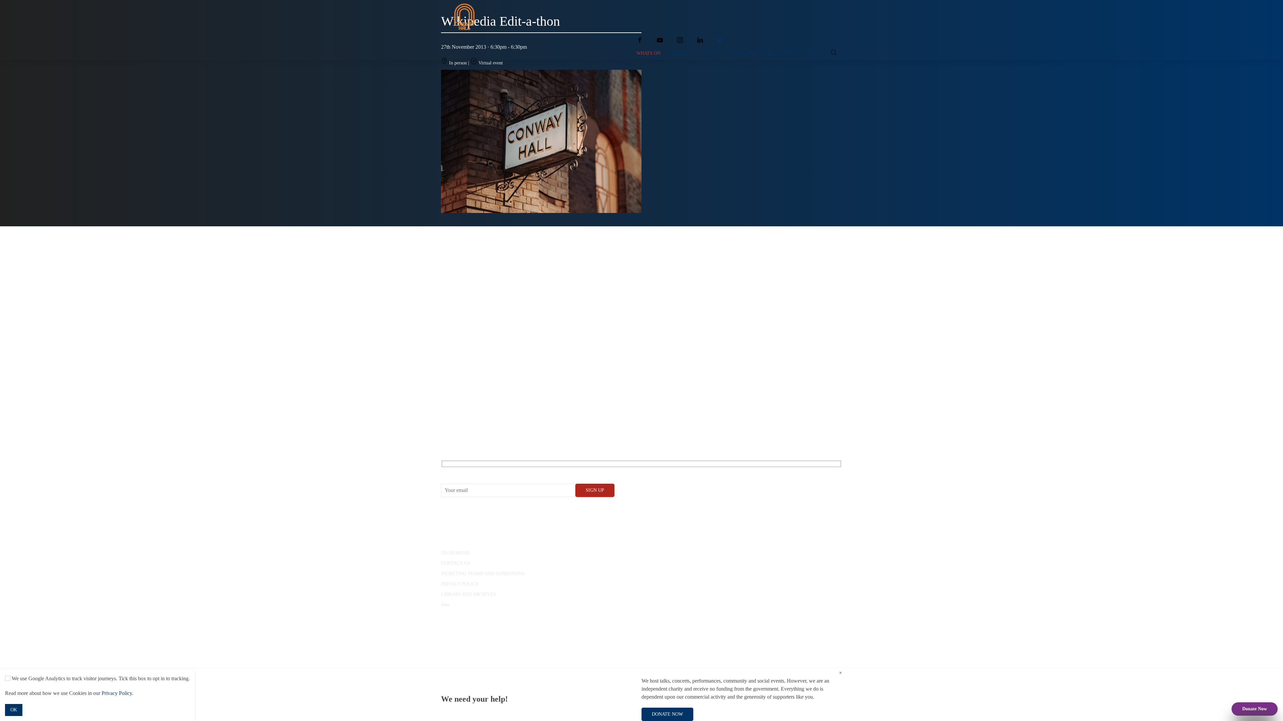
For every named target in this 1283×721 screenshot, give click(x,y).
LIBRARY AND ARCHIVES (468, 594)
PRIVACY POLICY (460, 583)
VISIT (814, 53)
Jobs (445, 604)
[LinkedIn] (700, 40)
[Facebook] (639, 40)
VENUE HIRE (741, 53)
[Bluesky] (719, 40)
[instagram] (680, 40)
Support (707, 53)
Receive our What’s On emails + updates (492, 471)
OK (13, 709)
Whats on (648, 53)
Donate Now (1254, 708)
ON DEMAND (455, 552)
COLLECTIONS (781, 53)
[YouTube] (660, 40)
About (679, 53)
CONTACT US (455, 563)
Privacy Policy (117, 693)
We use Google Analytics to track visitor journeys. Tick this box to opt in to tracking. (100, 678)
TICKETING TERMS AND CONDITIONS (483, 573)
